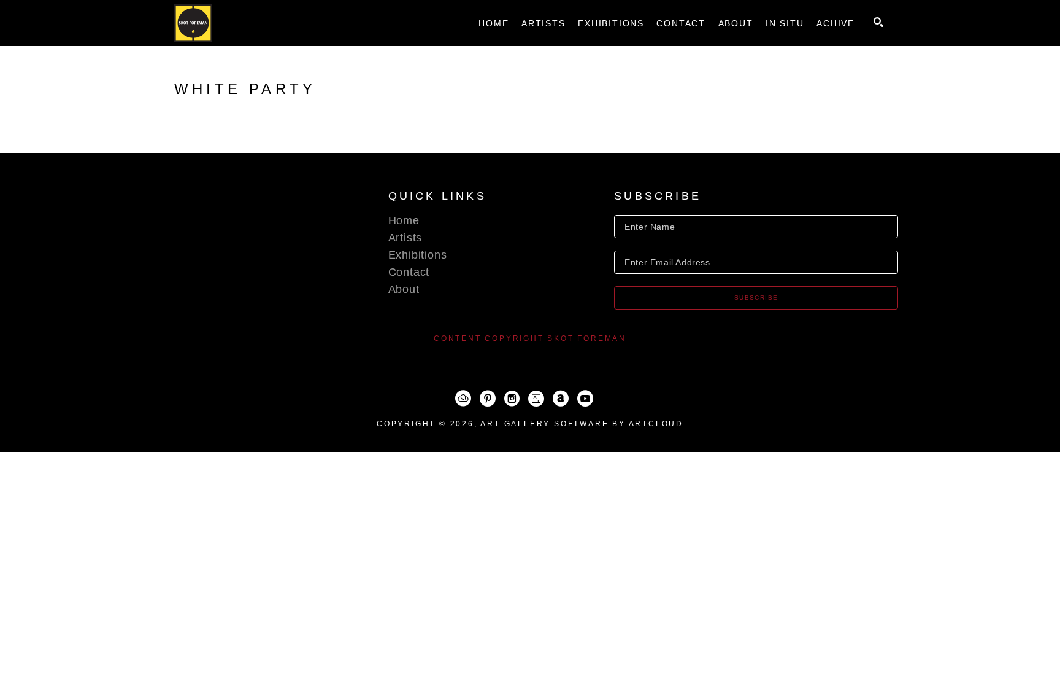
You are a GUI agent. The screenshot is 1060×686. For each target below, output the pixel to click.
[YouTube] (585, 399)
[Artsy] (536, 399)
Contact (409, 272)
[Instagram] (512, 399)
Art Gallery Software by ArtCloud (581, 423)
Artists (405, 237)
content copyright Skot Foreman (530, 338)
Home (404, 220)
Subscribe (756, 297)
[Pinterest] (488, 399)
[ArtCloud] (463, 399)
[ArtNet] (561, 399)
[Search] (878, 22)
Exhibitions (417, 254)
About (404, 289)
